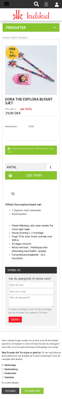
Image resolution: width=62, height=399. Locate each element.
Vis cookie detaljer (10, 382)
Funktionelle (10, 373)
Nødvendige (10, 365)
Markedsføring (11, 369)
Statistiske (9, 377)
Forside (5, 37)
